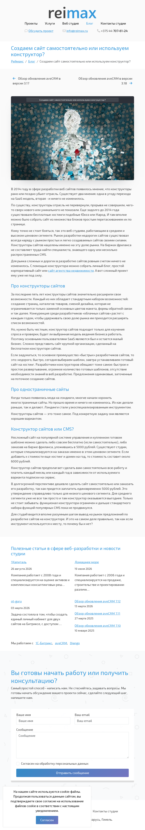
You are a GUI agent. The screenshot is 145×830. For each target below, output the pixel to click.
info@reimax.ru (77, 31)
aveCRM (61, 643)
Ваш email (82, 715)
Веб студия (70, 23)
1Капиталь (19, 562)
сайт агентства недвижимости (71, 270)
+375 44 (114, 31)
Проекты (31, 23)
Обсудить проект (40, 31)
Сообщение (24, 729)
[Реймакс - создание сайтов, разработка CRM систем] (72, 12)
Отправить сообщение (72, 773)
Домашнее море (87, 562)
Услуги (50, 23)
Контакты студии (113, 23)
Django (75, 643)
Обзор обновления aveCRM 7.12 (98, 601)
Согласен (47, 820)
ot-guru (16, 601)
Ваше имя (23, 715)
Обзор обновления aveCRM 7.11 (97, 613)
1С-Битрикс (44, 643)
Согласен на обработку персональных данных (54, 763)
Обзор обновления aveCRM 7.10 (98, 625)
